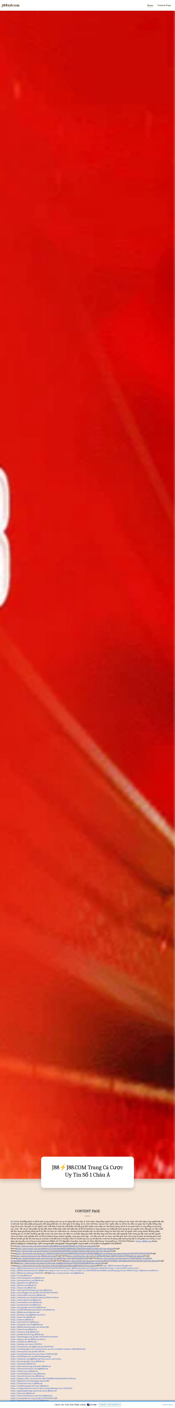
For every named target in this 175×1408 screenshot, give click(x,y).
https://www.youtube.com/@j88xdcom (67, 1273)
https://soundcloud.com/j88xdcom (26, 1305)
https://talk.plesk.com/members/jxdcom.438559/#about (35, 1297)
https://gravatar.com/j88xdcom (24, 1283)
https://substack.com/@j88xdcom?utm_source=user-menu (36, 1359)
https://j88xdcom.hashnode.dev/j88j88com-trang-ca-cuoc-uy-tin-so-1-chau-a (43, 1270)
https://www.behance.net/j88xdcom (26, 1302)
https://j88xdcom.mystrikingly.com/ (117, 1266)
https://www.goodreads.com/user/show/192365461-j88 (34, 1354)
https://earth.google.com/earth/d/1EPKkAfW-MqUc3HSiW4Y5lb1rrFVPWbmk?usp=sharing (105, 1256)
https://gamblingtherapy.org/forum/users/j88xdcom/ (34, 1391)
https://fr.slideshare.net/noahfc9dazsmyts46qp (31, 1356)
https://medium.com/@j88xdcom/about (28, 1315)
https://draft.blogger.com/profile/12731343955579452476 (34, 1337)
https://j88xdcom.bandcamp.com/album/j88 (30, 1327)
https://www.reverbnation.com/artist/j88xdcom (31, 1396)
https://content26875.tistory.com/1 (124, 1268)
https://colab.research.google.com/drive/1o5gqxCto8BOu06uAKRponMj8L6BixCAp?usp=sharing (56, 1266)
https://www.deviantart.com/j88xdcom (27, 1376)
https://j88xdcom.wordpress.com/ (25, 1312)
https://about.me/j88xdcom (23, 1393)
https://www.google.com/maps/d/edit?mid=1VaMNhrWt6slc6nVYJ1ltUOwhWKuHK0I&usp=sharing (60, 1263)
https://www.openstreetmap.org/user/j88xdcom (31, 1290)
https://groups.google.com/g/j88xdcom (28, 1361)
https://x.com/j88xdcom (21, 1275)
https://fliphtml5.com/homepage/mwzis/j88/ (30, 1381)
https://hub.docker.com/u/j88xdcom (26, 1383)
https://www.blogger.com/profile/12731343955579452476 (34, 1293)
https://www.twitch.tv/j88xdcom (25, 1322)
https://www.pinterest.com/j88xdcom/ (27, 1280)
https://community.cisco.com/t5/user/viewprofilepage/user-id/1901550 (41, 1388)
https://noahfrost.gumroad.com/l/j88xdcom (30, 1386)
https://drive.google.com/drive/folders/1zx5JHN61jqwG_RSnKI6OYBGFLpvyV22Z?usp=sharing (54, 1246)
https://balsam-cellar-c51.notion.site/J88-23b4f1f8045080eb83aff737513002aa (43, 1378)
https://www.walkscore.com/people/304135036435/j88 (34, 1398)
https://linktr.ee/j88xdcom (22, 1320)
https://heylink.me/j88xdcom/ (24, 1342)
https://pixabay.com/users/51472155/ (26, 1344)
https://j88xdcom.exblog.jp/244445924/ (27, 1273)
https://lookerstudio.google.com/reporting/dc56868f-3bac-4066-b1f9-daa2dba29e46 (51, 1258)
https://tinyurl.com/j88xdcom (24, 1329)
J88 (12, 1221)
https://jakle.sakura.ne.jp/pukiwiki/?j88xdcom (31, 1366)
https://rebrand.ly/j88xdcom (23, 1364)
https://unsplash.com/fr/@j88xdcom (27, 1324)
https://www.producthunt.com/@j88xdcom (29, 1369)
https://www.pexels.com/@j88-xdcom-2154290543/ (32, 1347)
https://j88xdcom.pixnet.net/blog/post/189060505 (86, 1268)
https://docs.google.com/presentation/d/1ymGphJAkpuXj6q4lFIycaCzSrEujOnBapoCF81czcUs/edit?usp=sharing (63, 1251)
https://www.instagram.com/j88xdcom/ (28, 1278)
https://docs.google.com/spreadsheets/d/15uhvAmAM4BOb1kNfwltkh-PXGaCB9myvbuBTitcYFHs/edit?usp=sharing (65, 1248)
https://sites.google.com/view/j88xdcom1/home (35, 1256)
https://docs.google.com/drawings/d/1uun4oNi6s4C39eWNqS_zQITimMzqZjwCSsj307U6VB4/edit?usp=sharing (111, 1261)
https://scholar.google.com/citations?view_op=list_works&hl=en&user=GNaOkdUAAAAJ (48, 1349)
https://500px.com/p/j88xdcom (24, 1371)
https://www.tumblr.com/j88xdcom (26, 1300)
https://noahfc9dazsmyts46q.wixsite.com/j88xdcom (33, 1310)
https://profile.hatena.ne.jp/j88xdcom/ (27, 1334)
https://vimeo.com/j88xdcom (23, 1288)
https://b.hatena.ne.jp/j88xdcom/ (25, 1332)
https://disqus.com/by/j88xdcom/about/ (28, 1339)
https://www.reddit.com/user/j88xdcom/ (28, 1295)
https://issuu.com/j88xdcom (23, 1317)
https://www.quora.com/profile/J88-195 (28, 1351)
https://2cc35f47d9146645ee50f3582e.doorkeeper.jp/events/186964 (105, 1270)
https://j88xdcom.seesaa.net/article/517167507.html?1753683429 (38, 1268)
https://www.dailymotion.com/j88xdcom (28, 1374)
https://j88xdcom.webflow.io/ (146, 1270)
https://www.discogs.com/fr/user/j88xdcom (30, 1400)
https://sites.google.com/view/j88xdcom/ (28, 1307)
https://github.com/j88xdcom (23, 1285)
